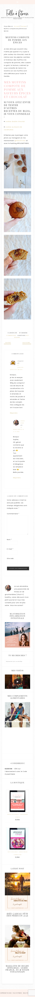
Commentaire (13, 514)
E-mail (10, 549)
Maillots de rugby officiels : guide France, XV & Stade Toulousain (17, 969)
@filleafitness (20, 141)
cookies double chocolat (15, 121)
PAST (8, 342)
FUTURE (26, 342)
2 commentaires (11, 335)
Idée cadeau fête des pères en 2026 (17, 914)
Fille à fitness (17, 13)
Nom (9, 540)
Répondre (14, 413)
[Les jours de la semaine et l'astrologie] (17, 682)
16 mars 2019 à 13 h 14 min (18, 429)
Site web (10, 558)
